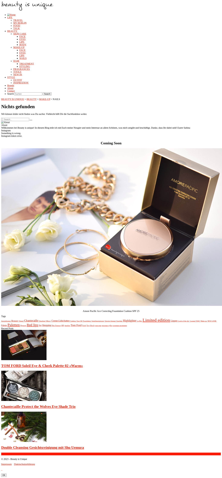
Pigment (23, 325)
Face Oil (79, 321)
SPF (62, 325)
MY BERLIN (20, 23)
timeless (67, 325)
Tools (84, 325)
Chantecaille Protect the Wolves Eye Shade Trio (38, 406)
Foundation (87, 321)
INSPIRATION (20, 82)
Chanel (21, 321)
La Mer (139, 321)
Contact (11, 91)
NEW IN (17, 74)
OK (3, 475)
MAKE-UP (18, 47)
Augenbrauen (6, 321)
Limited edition (156, 320)
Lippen (174, 320)
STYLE (11, 77)
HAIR (16, 61)
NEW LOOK (212, 321)
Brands (10, 85)
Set (40, 325)
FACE (22, 36)
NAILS (23, 58)
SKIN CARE (19, 33)
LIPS (21, 42)
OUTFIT (17, 80)
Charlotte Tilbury (45, 321)
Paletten (14, 325)
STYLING (24, 66)
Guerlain (119, 321)
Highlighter (129, 320)
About (10, 88)
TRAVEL (18, 20)
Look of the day (183, 321)
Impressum (6, 464)
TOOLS (17, 72)
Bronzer (14, 321)
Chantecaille (31, 320)
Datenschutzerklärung (24, 464)
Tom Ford (76, 325)
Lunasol (193, 321)
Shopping (46, 325)
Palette (4, 325)
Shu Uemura (56, 325)
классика (98, 325)
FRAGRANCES (21, 69)
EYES (22, 39)
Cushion (73, 321)
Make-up (204, 321)
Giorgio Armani (110, 321)
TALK (16, 28)
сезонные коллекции (120, 325)
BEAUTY (12, 31)
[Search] (31, 120)
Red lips (32, 325)
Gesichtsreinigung (98, 321)
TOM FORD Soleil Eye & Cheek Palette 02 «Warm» (42, 366)
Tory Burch (91, 325)
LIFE (9, 17)
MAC (198, 321)
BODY (22, 44)
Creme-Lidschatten (60, 320)
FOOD (16, 25)
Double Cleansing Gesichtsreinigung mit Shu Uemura (42, 447)
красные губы (107, 325)
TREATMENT (26, 63)
